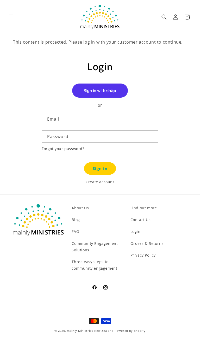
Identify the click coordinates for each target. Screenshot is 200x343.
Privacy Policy (143, 255)
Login (135, 231)
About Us (80, 207)
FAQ (75, 231)
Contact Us (140, 219)
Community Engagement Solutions (95, 246)
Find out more (143, 207)
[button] (11, 17)
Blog (76, 219)
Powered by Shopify (130, 331)
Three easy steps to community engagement (94, 265)
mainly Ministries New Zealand (90, 331)
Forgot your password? (63, 148)
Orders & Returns (147, 243)
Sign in (100, 168)
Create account (100, 181)
